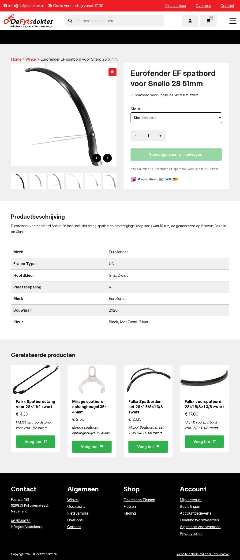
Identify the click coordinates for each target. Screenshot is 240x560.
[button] (112, 72)
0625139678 (20, 521)
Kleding (130, 513)
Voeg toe (33, 441)
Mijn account (191, 499)
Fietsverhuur (175, 5)
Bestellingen (190, 506)
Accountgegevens (195, 513)
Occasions (76, 506)
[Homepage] (28, 20)
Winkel (31, 59)
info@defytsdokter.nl (27, 527)
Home (16, 59)
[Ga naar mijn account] (190, 21)
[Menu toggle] (232, 21)
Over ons (203, 5)
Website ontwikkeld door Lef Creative (202, 554)
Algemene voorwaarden (200, 526)
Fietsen (130, 506)
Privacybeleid (191, 533)
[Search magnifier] (70, 20)
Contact (227, 5)
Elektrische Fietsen (139, 499)
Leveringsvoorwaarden (199, 520)
